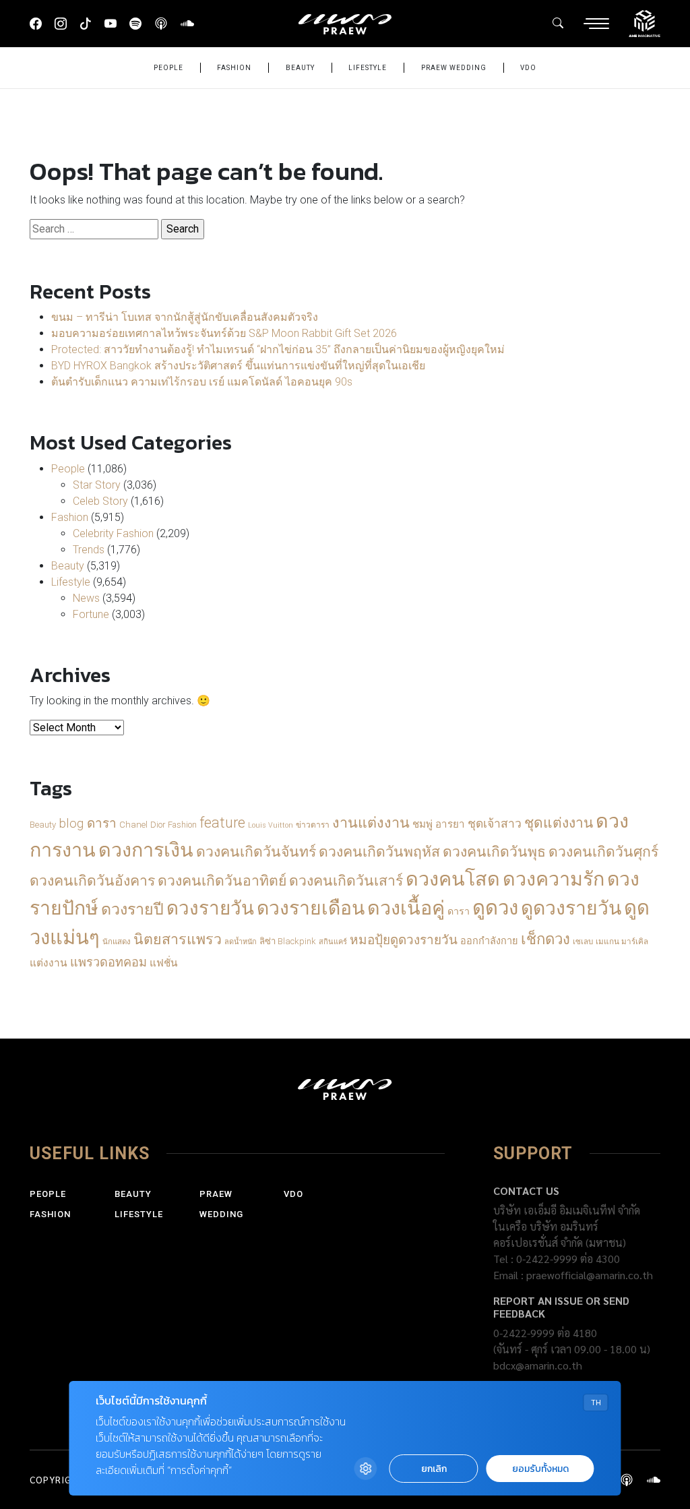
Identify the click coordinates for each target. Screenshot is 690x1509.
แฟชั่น (163, 963)
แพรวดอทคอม (108, 962)
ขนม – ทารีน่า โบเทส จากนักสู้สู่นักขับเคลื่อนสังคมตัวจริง (184, 317)
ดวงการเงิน (145, 849)
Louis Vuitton (270, 825)
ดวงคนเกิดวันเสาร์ (346, 880)
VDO (528, 67)
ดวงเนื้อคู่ (406, 907)
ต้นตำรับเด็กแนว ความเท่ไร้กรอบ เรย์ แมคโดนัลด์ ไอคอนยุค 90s (201, 381)
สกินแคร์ (333, 941)
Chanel (133, 825)
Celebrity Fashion (113, 533)
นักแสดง (116, 941)
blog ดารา (88, 823)
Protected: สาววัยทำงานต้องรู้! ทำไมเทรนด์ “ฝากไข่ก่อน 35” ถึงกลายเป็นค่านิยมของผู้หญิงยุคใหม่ (278, 349)
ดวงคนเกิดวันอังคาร (92, 880)
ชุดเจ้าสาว (495, 823)
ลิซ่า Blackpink (287, 941)
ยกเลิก (434, 1469)
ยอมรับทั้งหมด (540, 1469)
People (168, 67)
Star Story (97, 485)
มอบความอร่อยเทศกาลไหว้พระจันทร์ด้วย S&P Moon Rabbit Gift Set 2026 (224, 333)
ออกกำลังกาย (489, 941)
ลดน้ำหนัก (240, 941)
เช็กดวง (545, 939)
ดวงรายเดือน (311, 908)
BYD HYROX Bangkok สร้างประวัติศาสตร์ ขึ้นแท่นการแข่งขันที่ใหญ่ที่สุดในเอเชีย (238, 365)
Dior (157, 825)
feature (222, 822)
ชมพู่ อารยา (438, 824)
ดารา (458, 911)
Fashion (234, 67)
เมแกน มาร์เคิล (622, 941)
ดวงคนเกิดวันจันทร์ (256, 851)
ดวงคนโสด (453, 878)
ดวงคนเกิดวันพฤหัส (379, 851)
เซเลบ (583, 941)
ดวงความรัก (553, 878)
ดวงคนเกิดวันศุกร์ (603, 851)
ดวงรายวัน (210, 908)
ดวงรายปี (132, 909)
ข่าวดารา (313, 825)
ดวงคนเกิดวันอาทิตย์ (222, 880)
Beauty (300, 67)
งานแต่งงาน (371, 822)
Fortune (91, 614)
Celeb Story (100, 501)
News (86, 598)
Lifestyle (367, 67)
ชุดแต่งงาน (558, 823)
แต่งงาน (48, 963)
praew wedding (454, 67)
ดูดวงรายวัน (571, 908)
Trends (88, 549)
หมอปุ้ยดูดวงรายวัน (404, 940)
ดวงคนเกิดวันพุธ (494, 851)
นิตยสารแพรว (177, 939)
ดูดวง (495, 907)
